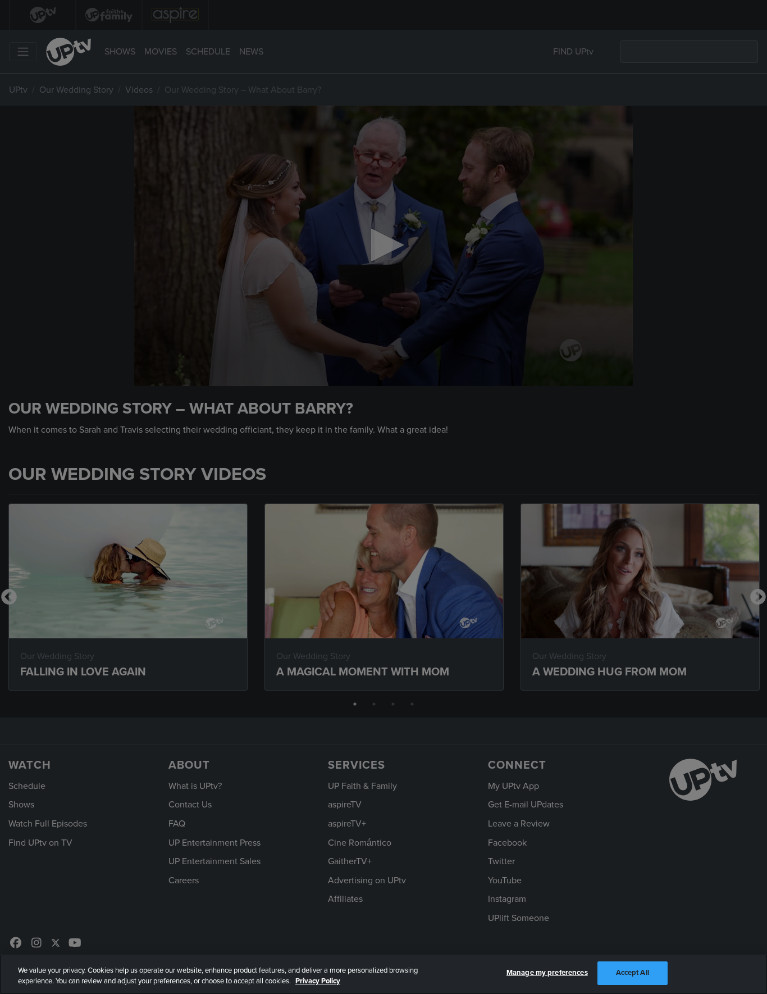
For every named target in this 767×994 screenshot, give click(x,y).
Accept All (632, 972)
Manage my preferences (547, 972)
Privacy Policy (317, 981)
